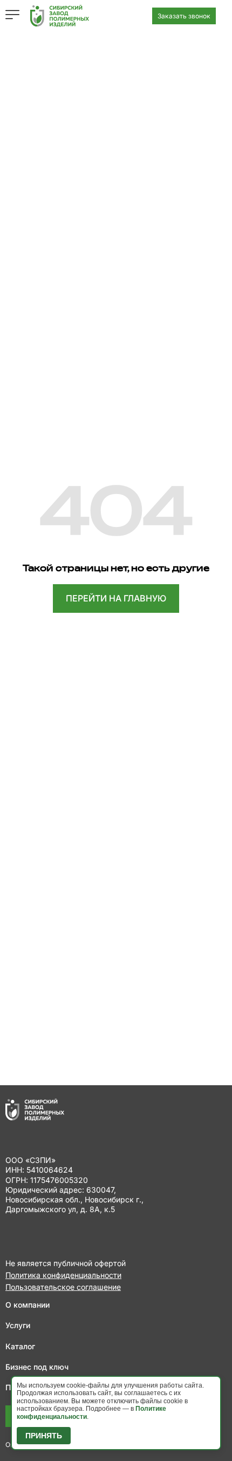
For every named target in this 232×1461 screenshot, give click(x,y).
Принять (43, 1435)
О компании (27, 1304)
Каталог (20, 1346)
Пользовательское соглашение (63, 1286)
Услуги (17, 1325)
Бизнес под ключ (37, 1366)
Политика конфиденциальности (63, 1275)
